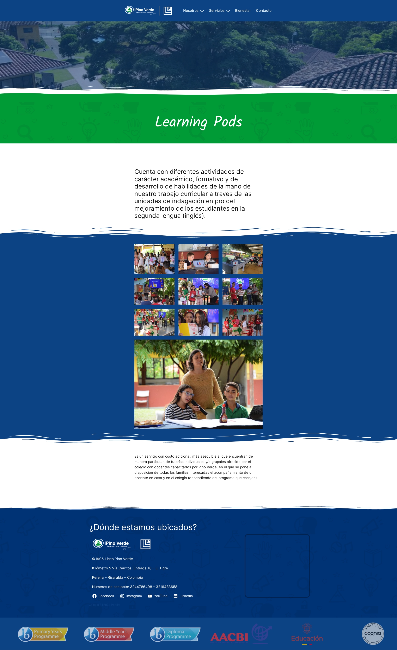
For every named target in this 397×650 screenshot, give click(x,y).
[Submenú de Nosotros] (202, 10)
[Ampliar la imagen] (169, 249)
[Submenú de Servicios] (228, 10)
